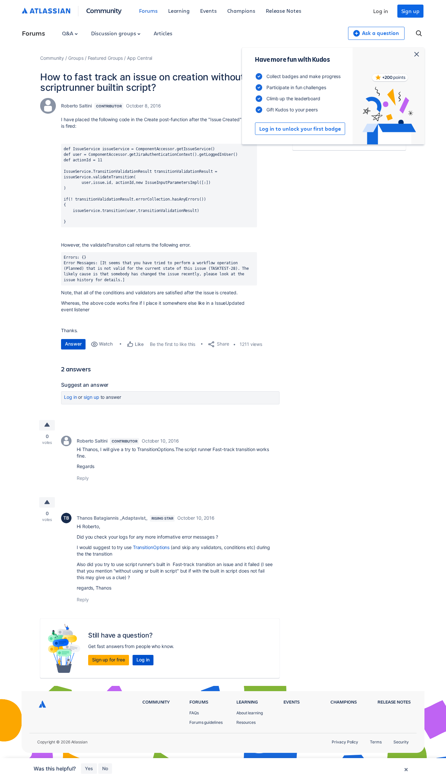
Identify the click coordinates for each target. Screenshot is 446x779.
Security (401, 741)
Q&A (68, 33)
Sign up (410, 11)
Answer (73, 344)
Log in (380, 11)
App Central (139, 58)
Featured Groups (105, 58)
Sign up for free (108, 659)
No (105, 768)
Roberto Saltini (76, 105)
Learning (179, 10)
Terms (376, 741)
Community (104, 10)
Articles (163, 33)
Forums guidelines (206, 722)
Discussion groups (114, 33)
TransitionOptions (151, 547)
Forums (148, 10)
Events (208, 10)
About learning (249, 712)
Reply (83, 478)
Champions (241, 10)
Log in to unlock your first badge (300, 128)
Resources (246, 722)
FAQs (194, 712)
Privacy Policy (345, 741)
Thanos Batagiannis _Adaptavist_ (112, 518)
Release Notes (283, 10)
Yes (89, 768)
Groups (76, 58)
